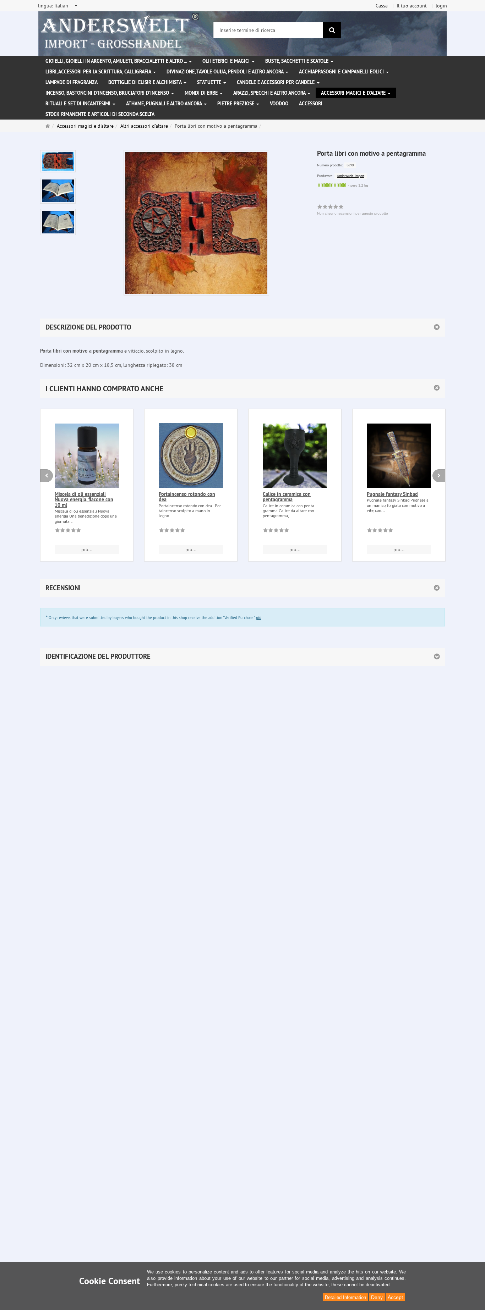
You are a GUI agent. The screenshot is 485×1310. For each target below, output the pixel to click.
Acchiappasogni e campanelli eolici (342, 71)
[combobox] (58, 5)
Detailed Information (345, 1297)
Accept (395, 1297)
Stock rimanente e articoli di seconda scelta (99, 114)
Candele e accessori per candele (276, 82)
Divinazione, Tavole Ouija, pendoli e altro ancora (226, 71)
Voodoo (279, 103)
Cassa (382, 5)
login (441, 5)
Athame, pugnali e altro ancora (164, 103)
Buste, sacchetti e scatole (297, 61)
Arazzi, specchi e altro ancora (270, 93)
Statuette (210, 82)
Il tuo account (412, 5)
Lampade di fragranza (71, 82)
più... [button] (86, 549)
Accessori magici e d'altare (354, 93)
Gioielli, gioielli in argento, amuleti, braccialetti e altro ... (116, 61)
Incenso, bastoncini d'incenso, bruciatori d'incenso (107, 93)
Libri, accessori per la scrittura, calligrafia (98, 71)
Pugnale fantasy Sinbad (392, 494)
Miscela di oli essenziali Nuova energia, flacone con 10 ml (84, 499)
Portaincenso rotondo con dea (187, 497)
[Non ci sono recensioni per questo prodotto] (68, 531)
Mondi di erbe (202, 93)
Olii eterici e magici (226, 61)
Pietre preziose (236, 103)
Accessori (310, 103)
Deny (377, 1297)
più (258, 617)
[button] (242, 388)
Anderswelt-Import (350, 175)
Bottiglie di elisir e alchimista (145, 82)
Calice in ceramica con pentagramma (287, 497)
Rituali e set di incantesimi (78, 103)
